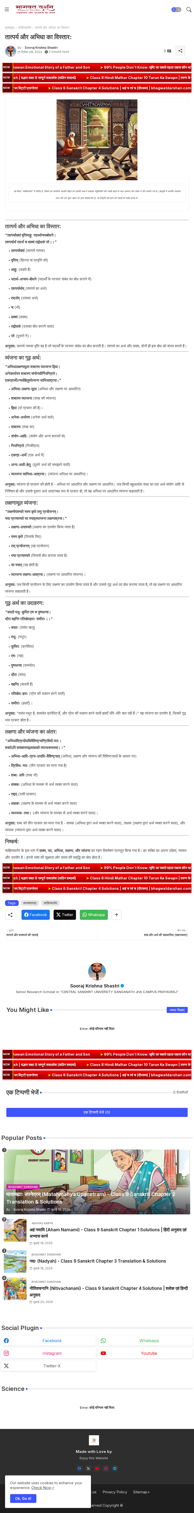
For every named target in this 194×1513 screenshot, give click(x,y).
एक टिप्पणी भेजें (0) (97, 1112)
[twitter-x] (88, 1468)
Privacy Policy (115, 1492)
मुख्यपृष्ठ (9, 27)
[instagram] (106, 1468)
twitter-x (52, 1365)
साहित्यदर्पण (24, 27)
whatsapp (149, 1340)
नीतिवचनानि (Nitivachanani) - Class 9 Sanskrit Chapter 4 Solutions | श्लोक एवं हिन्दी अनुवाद (109, 1291)
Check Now (41, 1487)
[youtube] (97, 1468)
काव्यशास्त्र (30, 903)
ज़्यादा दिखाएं (177, 1010)
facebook (52, 1340)
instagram (52, 1353)
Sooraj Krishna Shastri (94, 985)
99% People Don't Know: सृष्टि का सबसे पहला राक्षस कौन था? (95, 67)
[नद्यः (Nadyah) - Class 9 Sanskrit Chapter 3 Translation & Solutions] (15, 1261)
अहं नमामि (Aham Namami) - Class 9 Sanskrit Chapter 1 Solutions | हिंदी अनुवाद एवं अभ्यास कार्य (108, 1233)
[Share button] (117, 915)
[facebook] (79, 1468)
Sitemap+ (141, 1492)
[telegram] (115, 1468)
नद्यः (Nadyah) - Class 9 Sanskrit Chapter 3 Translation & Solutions (98, 1261)
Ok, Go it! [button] (23, 1498)
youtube (149, 1353)
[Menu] (7, 10)
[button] (176, 9)
